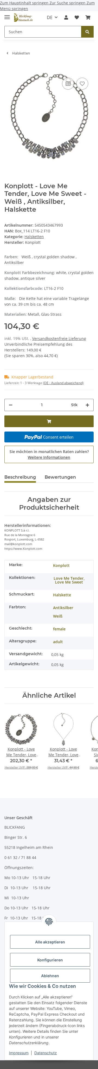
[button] (66, 17)
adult (58, 641)
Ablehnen (50, 975)
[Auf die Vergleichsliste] (68, 84)
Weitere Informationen (49, 457)
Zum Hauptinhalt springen (25, 2)
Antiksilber (63, 607)
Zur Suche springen (68, 2)
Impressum (19, 1052)
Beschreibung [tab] (20, 477)
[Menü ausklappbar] (7, 14)
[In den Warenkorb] (8, 68)
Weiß (57, 616)
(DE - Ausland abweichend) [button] (63, 383)
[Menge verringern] (11, 405)
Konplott (61, 565)
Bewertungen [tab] (60, 477)
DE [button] (50, 17)
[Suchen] (87, 32)
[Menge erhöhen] (87, 405)
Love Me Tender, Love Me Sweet (69, 580)
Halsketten (34, 236)
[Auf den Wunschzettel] (82, 84)
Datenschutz (45, 1052)
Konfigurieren (50, 960)
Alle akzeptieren (50, 942)
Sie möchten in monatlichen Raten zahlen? (49, 454)
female (59, 628)
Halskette (62, 594)
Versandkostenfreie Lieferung (59, 338)
